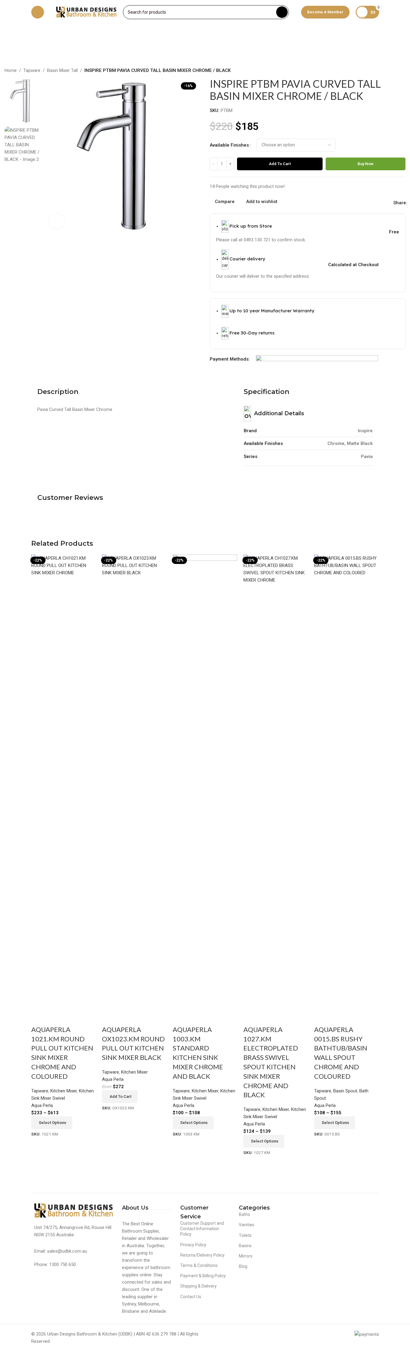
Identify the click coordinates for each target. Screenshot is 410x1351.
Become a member (325, 12)
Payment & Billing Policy (203, 1275)
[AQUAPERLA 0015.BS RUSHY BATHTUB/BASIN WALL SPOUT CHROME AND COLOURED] (346, 782)
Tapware (31, 70)
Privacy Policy (193, 1244)
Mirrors (245, 1256)
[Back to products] (394, 71)
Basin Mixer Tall (62, 70)
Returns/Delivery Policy (202, 1255)
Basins (245, 1245)
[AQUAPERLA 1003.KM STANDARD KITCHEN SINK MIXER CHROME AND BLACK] (205, 782)
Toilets (245, 1235)
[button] (119, 1096)
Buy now (365, 163)
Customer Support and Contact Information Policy (202, 1229)
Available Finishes (229, 145)
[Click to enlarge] (56, 221)
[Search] (282, 12)
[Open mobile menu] (37, 12)
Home (11, 70)
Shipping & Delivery (198, 1286)
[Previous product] (387, 71)
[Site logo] (86, 12)
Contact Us (190, 1296)
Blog (243, 1266)
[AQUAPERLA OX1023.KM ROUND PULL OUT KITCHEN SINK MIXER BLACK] (134, 782)
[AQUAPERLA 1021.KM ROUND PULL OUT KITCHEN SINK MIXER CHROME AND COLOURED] (63, 782)
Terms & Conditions (199, 1265)
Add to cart (280, 163)
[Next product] (401, 71)
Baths (244, 1214)
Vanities (246, 1224)
